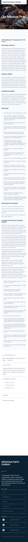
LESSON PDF (5, 395)
